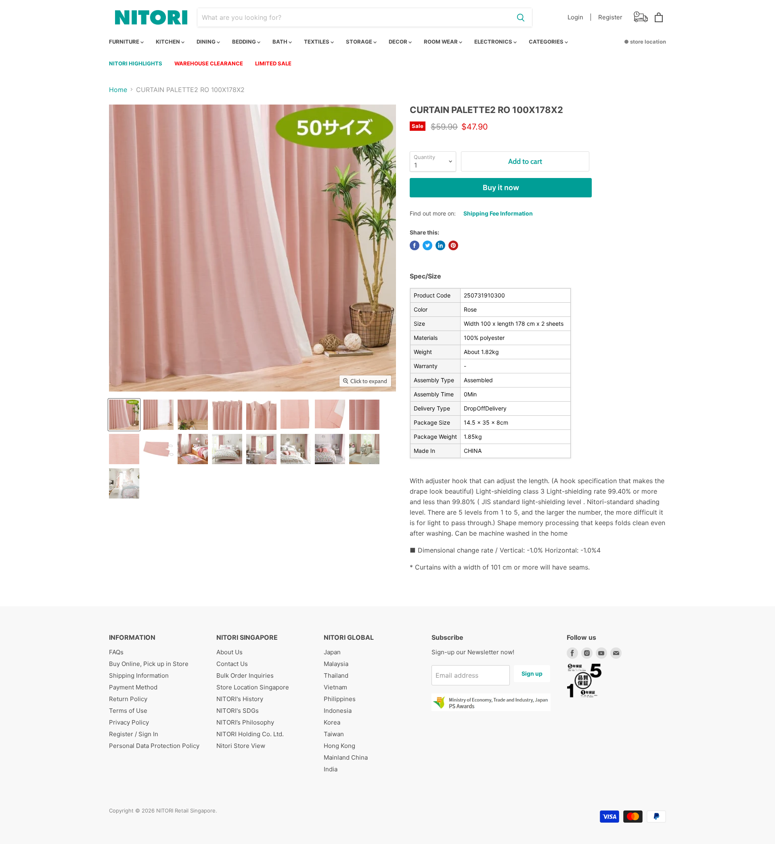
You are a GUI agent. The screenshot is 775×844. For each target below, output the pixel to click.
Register (610, 17)
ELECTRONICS (493, 41)
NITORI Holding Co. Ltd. (250, 734)
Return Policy (128, 699)
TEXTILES (317, 41)
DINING (207, 41)
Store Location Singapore (252, 687)
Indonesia (338, 710)
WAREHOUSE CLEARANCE (208, 63)
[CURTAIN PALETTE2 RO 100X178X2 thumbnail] (124, 415)
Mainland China (346, 757)
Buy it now (501, 187)
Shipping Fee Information (498, 213)
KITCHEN (168, 41)
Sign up (532, 673)
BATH (280, 41)
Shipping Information (139, 675)
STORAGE (359, 41)
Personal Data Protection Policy (154, 746)
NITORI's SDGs (237, 710)
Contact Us (232, 664)
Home (118, 89)
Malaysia (336, 664)
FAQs (116, 652)
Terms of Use (128, 710)
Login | (580, 17)
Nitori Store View (240, 746)
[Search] (521, 17)
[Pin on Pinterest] (453, 245)
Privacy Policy (129, 722)
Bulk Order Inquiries (245, 675)
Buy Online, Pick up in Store (149, 664)
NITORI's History (239, 699)
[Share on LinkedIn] (440, 245)
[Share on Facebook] (414, 245)
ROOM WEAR (441, 41)
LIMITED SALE (273, 63)
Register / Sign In (133, 734)
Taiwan (334, 734)
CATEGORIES (547, 41)
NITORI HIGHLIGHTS (135, 63)
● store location (645, 41)
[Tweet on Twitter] (427, 245)
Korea (332, 722)
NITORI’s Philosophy (245, 722)
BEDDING (244, 41)
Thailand (336, 675)
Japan (332, 652)
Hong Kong (339, 746)
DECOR (398, 41)
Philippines (340, 699)
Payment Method (133, 687)
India (330, 769)
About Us (229, 652)
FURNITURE (124, 41)
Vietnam (335, 687)
